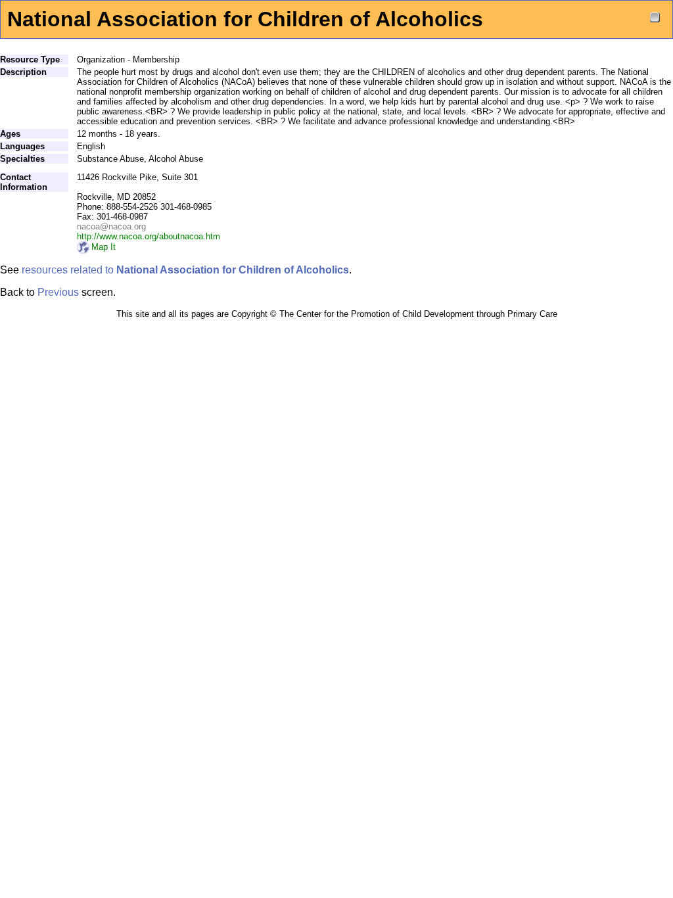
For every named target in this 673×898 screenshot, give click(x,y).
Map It (103, 247)
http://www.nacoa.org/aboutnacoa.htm (148, 236)
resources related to (185, 269)
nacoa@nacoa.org (111, 226)
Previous (58, 292)
